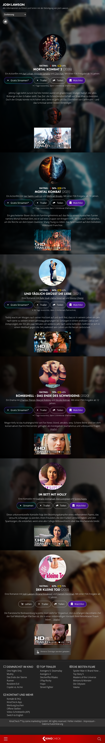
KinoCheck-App (14, 702)
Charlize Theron (27, 400)
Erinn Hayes (81, 498)
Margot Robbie (43, 400)
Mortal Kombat (52, 192)
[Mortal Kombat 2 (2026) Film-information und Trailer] (52, 47)
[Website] (5, 21)
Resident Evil (13, 683)
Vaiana (76, 687)
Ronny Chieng (76, 298)
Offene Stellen (14, 708)
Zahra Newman (57, 298)
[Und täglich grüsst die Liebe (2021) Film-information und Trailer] (52, 272)
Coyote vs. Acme (15, 687)
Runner (10, 680)
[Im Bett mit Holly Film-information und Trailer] (52, 476)
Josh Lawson (29, 593)
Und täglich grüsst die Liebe (52, 294)
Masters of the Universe (84, 677)
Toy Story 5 (78, 674)
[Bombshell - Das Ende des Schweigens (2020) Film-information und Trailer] (52, 374)
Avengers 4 (45, 674)
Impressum (89, 721)
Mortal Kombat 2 (52, 69)
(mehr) (53, 429)
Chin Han (59, 73)
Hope (43, 683)
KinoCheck (14, 721)
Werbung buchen (15, 705)
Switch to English (15, 715)
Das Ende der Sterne (17, 677)
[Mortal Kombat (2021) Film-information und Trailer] (52, 170)
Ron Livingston (63, 498)
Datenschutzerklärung (52, 723)
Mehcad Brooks (54, 196)
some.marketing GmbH (36, 721)
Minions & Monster (82, 680)
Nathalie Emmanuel (45, 498)
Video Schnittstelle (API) (18, 712)
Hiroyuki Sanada (42, 73)
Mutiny (10, 674)
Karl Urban (28, 73)
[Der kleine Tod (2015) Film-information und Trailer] (52, 568)
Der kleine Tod (52, 589)
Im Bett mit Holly (53, 494)
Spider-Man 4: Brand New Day (87, 670)
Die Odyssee (79, 683)
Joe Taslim (29, 196)
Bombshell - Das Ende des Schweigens (52, 396)
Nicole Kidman (63, 400)
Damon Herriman (65, 593)
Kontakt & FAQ (14, 698)
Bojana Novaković (44, 593)
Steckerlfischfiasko (49, 677)
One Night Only (14, 670)
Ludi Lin (38, 196)
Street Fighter (46, 687)
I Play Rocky (45, 680)
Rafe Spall (44, 298)
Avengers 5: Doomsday (51, 670)
